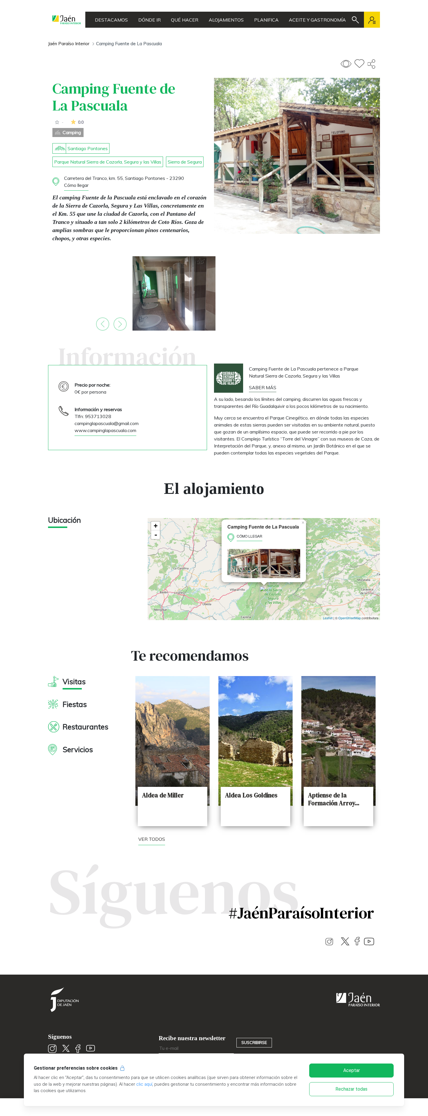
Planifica (266, 20)
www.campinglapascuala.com (105, 430)
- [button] (156, 535)
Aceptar (351, 1070)
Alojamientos (226, 20)
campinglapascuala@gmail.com (107, 423)
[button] (102, 324)
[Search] (355, 20)
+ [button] (156, 525)
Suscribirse (254, 1042)
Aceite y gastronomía (317, 20)
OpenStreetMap (349, 617)
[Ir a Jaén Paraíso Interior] (66, 20)
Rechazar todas (351, 1089)
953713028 (98, 416)
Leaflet (328, 617)
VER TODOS (151, 839)
